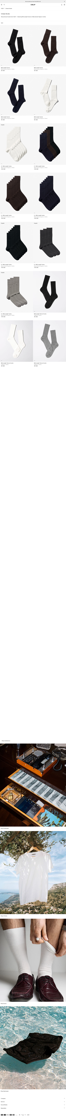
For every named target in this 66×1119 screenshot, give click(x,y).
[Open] (1, 4)
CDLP (2, 8)
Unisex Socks (9, 8)
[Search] (4, 4)
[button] (61, 4)
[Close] (64, 1)
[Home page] (33, 4)
